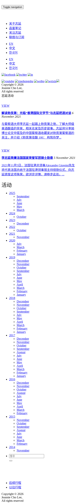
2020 (12, 240)
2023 (12, 220)
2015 (12, 416)
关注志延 (15, 32)
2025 (12, 193)
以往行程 (15, 487)
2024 (12, 213)
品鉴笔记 (15, 28)
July (19, 199)
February (22, 250)
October (21, 216)
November (23, 237)
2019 (12, 257)
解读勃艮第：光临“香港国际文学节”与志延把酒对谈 (36, 113)
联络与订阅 (16, 37)
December (23, 223)
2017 (12, 335)
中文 (12, 48)
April (20, 284)
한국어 (13, 52)
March (20, 210)
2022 (12, 226)
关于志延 (15, 23)
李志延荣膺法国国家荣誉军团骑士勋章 (27, 157)
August (21, 352)
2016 (12, 379)
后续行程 (15, 482)
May (19, 206)
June (19, 203)
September (23, 196)
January (21, 254)
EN (11, 43)
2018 (12, 298)
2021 (12, 233)
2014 (12, 447)
